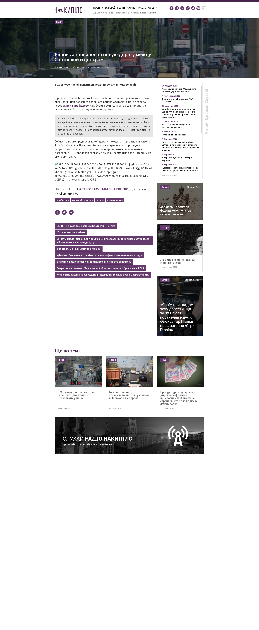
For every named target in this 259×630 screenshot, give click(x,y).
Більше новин (169, 175)
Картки (131, 7)
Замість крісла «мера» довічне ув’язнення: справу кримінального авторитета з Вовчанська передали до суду (103, 240)
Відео (112, 12)
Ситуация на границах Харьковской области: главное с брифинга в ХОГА (100, 268)
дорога (100, 200)
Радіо (142, 7)
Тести (121, 7)
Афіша (96, 12)
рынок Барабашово (76, 105)
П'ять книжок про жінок (71, 232)
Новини (98, 7)
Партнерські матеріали (128, 12)
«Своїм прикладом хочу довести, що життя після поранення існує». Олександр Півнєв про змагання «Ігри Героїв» (179, 113)
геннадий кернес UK (82, 200)
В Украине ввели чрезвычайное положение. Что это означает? (94, 261)
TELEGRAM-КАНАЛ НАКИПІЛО (105, 189)
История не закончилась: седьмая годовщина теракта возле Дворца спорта (103, 274)
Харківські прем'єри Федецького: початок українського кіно (179, 90)
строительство (115, 200)
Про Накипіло (149, 12)
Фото (104, 12)
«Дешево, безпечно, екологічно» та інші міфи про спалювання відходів (99, 255)
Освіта (152, 7)
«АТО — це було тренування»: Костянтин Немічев (86, 225)
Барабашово (62, 200)
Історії (110, 7)
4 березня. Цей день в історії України (78, 248)
